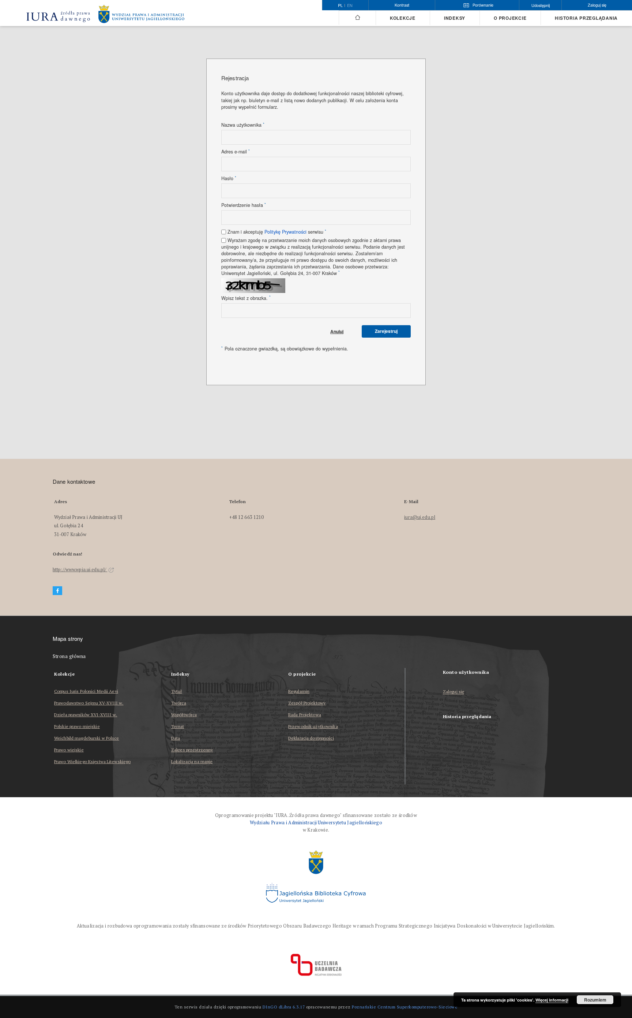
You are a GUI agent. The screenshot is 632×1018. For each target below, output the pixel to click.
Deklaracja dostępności (311, 738)
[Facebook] (57, 591)
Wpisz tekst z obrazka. (246, 298)
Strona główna (69, 656)
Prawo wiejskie (69, 750)
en (350, 5)
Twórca (178, 703)
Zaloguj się (453, 692)
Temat (177, 726)
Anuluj (336, 331)
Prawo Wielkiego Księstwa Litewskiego (92, 761)
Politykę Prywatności (285, 232)
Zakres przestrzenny (192, 750)
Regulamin (298, 691)
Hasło (228, 178)
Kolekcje (402, 18)
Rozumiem (595, 999)
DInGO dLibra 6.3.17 (284, 1007)
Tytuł (176, 691)
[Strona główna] (357, 17)
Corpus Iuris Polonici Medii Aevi (86, 691)
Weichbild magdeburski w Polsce (86, 738)
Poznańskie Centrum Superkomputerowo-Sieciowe (405, 1007)
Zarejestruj (386, 331)
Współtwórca (184, 714)
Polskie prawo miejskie (77, 726)
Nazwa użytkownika (242, 125)
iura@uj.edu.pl (419, 517)
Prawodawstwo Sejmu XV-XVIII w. (89, 703)
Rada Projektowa (304, 714)
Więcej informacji (551, 1000)
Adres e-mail (235, 151)
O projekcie (510, 18)
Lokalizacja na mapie (191, 761)
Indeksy (454, 18)
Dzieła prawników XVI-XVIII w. (85, 714)
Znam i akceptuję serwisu (276, 232)
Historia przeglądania (586, 18)
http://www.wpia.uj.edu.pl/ (80, 569)
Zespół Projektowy (307, 703)
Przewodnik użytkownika (313, 726)
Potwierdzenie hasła (243, 205)
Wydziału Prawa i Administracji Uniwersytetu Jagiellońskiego (316, 823)
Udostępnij (540, 5)
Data (175, 738)
